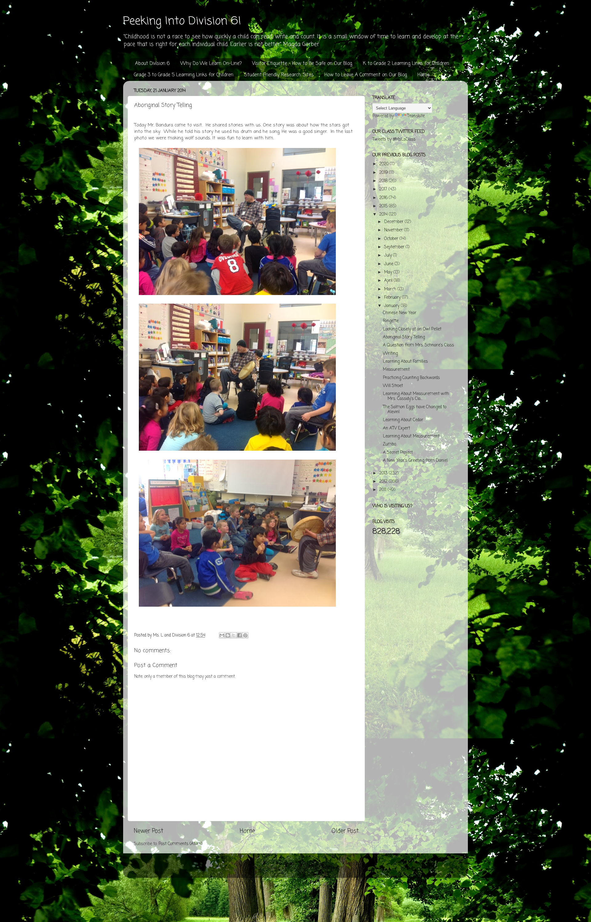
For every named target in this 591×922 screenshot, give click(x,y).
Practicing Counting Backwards (411, 378)
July (388, 255)
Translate (416, 116)
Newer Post (148, 831)
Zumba (389, 444)
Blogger (331, 868)
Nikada (293, 868)
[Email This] (222, 635)
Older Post (345, 831)
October (392, 239)
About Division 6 (152, 63)
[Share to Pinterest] (245, 635)
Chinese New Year (399, 313)
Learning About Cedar (403, 420)
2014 (384, 214)
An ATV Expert (396, 428)
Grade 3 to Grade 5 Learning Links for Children (183, 75)
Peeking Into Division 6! (182, 21)
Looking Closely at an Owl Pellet (412, 329)
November (394, 230)
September (395, 247)
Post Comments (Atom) (180, 844)
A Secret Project (398, 452)
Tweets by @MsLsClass (394, 139)
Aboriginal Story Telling (404, 337)
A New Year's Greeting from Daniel (415, 460)
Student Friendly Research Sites (279, 75)
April (389, 280)
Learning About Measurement (411, 436)
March (390, 289)
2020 (384, 164)
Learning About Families (405, 361)
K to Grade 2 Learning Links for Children (406, 63)
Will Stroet (393, 386)
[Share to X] (234, 635)
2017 (383, 189)
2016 (384, 198)
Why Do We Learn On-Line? (211, 63)
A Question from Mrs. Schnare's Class (418, 345)
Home (423, 75)
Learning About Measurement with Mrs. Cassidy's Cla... (416, 396)
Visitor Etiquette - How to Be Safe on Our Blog (302, 63)
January (392, 306)
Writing (390, 353)
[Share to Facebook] (239, 635)
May (388, 272)
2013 (384, 473)
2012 (384, 481)
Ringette (391, 321)
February (393, 297)
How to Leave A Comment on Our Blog (365, 75)
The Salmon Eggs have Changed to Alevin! (414, 409)
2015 (384, 206)
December (394, 222)
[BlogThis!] (228, 635)
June (389, 264)
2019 (384, 173)
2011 (383, 490)
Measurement (396, 369)
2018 (384, 181)
